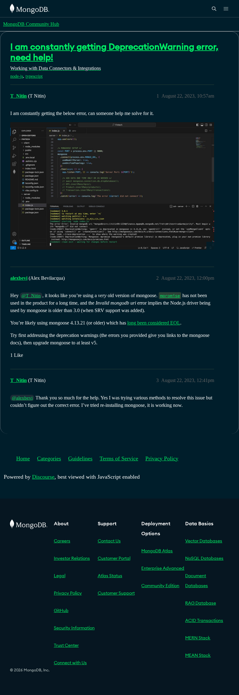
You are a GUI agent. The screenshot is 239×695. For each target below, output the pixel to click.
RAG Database (200, 603)
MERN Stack (197, 638)
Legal (59, 575)
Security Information (74, 628)
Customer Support (116, 593)
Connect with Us (70, 662)
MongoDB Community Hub (31, 24)
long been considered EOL (153, 322)
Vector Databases (203, 541)
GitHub (61, 610)
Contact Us (109, 541)
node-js (16, 76)
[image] (112, 185)
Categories (49, 458)
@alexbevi (22, 397)
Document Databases (196, 580)
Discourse (43, 477)
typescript (34, 76)
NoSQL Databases (204, 558)
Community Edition (160, 585)
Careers (62, 541)
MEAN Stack (198, 655)
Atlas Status (110, 575)
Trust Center (66, 645)
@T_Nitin (31, 295)
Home (23, 458)
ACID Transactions (204, 620)
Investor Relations (72, 558)
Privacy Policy (161, 458)
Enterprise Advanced (162, 568)
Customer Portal (114, 558)
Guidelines (80, 458)
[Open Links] (226, 8)
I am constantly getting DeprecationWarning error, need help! (114, 52)
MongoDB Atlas (157, 551)
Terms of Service (119, 458)
